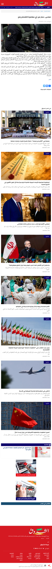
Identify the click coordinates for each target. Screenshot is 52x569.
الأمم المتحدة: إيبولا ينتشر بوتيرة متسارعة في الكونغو (33, 306)
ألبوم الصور (37, 553)
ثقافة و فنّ (46, 555)
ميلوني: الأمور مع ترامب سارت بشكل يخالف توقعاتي (33, 224)
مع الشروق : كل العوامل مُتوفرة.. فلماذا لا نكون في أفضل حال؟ (17, 449)
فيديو (48, 558)
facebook (42, 548)
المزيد (2, 4)
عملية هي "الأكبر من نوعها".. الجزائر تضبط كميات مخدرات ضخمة (30, 141)
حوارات (21, 555)
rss (40, 548)
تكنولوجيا (12, 553)
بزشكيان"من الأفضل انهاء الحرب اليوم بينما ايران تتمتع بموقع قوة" (29, 265)
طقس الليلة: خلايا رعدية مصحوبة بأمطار (17, 7)
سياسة (29, 558)
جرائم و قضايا (37, 555)
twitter (43, 548)
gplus (38, 548)
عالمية (42, 11)
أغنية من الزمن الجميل (20, 559)
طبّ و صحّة (29, 557)
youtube (36, 548)
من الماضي (38, 558)
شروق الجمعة (37, 557)
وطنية (21, 553)
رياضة (48, 557)
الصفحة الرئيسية (47, 11)
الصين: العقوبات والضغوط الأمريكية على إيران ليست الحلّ (32, 432)
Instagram (34, 548)
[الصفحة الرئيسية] (41, 3)
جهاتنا (30, 555)
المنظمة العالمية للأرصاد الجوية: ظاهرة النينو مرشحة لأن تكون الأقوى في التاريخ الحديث (27, 183)
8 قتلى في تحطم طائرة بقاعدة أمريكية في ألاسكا (34, 391)
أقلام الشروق (46, 553)
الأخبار (48, 7)
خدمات (12, 555)
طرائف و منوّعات (19, 557)
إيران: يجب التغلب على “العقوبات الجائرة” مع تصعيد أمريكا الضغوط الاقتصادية (29, 348)
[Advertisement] (26, 514)
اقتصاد (30, 553)
